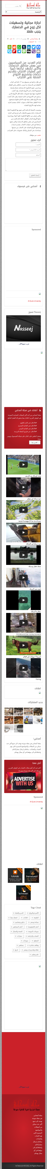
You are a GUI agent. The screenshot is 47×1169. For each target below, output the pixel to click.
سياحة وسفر (34, 922)
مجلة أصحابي (34, 39)
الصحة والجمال (17, 931)
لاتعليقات (31, 42)
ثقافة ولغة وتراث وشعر (31, 950)
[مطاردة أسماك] (23, 600)
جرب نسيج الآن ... (23, 1087)
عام (11, 39)
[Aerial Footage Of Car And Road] (23, 510)
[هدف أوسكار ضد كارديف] (23, 464)
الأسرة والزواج (34, 913)
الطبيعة (36, 917)
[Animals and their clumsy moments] (23, 623)
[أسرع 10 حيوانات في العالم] (23, 645)
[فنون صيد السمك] (23, 577)
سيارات (19, 936)
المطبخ (36, 941)
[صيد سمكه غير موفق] (23, 487)
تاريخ (16, 950)
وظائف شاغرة (34, 945)
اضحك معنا (13, 917)
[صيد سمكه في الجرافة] (23, 532)
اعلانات (25, 917)
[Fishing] (23, 668)
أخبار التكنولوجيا (33, 927)
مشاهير (21, 945)
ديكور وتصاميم (20, 922)
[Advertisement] (23, 262)
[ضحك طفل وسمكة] (23, 555)
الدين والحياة (19, 913)
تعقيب (39, 135)
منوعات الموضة (33, 931)
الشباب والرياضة (33, 936)
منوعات (25, 941)
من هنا (34, 442)
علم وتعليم (35, 954)
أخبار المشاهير (17, 927)
